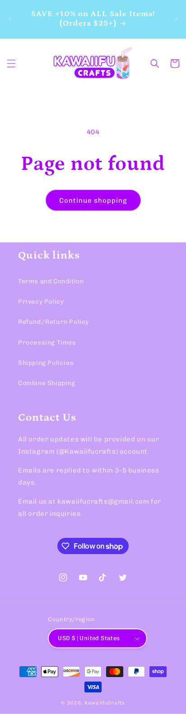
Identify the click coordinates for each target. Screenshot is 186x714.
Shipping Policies (46, 363)
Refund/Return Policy (53, 322)
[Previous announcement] (10, 19)
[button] (11, 63)
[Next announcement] (176, 19)
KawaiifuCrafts (104, 703)
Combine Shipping (46, 383)
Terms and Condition (51, 281)
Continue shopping (93, 200)
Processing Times (47, 342)
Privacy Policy (41, 301)
